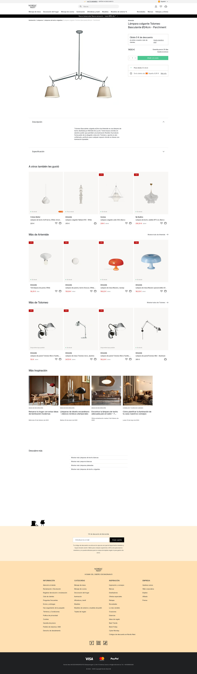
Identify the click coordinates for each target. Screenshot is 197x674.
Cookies (46, 619)
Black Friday (113, 627)
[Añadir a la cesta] (60, 223)
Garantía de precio (49, 623)
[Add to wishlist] (56, 223)
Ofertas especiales (115, 596)
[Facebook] (91, 642)
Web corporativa (148, 589)
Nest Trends (113, 623)
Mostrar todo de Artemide (156, 234)
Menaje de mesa (35, 12)
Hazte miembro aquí (158, 41)
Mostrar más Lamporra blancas (81, 461)
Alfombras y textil (93, 12)
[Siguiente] (120, 64)
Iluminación (81, 12)
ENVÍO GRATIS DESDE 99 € (100, 1)
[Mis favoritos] (160, 6)
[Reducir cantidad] (129, 58)
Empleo (145, 593)
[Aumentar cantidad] (135, 58)
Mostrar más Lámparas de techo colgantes (85, 469)
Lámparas (40, 20)
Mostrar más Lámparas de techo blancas (84, 457)
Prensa (145, 600)
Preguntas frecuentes (50, 600)
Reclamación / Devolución (52, 589)
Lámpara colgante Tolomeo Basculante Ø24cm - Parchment (82, 20)
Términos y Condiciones (51, 612)
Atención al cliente (49, 585)
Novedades (141, 12)
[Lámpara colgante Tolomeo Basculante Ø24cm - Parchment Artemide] (78, 64)
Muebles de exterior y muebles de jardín (88, 608)
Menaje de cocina (67, 12)
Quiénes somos (148, 585)
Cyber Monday (114, 630)
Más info (164, 73)
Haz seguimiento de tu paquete (53, 608)
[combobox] (163, 1)
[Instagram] (98, 642)
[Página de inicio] (33, 6)
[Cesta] (165, 6)
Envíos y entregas (49, 604)
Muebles (105, 12)
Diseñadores (113, 593)
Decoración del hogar (51, 12)
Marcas (150, 12)
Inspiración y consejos (116, 585)
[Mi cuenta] (155, 6)
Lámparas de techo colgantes (53, 20)
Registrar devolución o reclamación (55, 593)
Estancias (112, 615)
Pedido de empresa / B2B (52, 627)
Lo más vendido (114, 608)
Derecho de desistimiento (52, 630)
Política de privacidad (50, 615)
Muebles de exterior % (119, 12)
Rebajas (112, 600)
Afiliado (145, 596)
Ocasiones (112, 612)
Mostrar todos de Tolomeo (156, 302)
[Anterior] (36, 64)
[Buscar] (80, 6)
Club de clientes (48, 596)
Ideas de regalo (114, 619)
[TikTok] (105, 642)
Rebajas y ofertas (162, 12)
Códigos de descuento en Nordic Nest (122, 634)
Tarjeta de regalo (80, 612)
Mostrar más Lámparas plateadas (82, 465)
